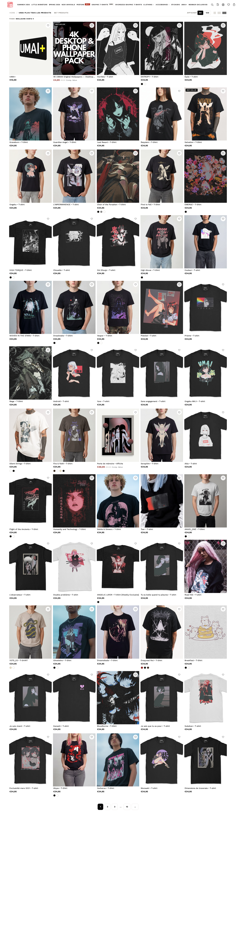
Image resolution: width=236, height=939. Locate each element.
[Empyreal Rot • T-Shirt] (161, 632)
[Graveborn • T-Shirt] (30, 114)
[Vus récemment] (217, 4)
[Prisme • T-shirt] (205, 307)
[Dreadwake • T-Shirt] (74, 307)
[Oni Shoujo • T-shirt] (118, 241)
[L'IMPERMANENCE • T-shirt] (74, 176)
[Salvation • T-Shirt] (205, 114)
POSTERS (83, 4)
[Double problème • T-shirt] (74, 566)
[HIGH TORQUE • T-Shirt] (30, 241)
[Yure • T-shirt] (118, 373)
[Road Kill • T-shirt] (205, 566)
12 (127, 807)
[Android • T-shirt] (74, 373)
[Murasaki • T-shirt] (161, 760)
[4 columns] (219, 12)
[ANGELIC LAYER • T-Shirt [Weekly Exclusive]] (118, 566)
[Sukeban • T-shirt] (205, 697)
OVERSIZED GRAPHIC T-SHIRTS (128, 4)
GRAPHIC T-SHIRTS (102, 4)
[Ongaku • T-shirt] (30, 176)
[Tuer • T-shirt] (161, 501)
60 (200, 13)
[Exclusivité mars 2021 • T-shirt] (30, 760)
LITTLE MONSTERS (39, 4)
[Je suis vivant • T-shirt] (30, 697)
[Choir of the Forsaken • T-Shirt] (118, 176)
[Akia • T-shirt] (205, 435)
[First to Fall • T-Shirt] (161, 176)
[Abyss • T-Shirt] (74, 760)
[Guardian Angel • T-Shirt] (74, 114)
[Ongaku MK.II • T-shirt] (205, 373)
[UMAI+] (30, 48)
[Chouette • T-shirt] (74, 241)
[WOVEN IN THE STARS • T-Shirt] (30, 307)
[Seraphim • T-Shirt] (161, 435)
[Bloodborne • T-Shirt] (118, 697)
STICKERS (175, 4)
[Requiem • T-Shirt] (161, 114)
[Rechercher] (212, 4)
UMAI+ (184, 4)
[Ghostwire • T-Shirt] (74, 632)
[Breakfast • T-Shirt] (205, 632)
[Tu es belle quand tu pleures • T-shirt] (161, 566)
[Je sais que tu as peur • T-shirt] (161, 697)
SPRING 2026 (54, 4)
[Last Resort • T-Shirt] (118, 114)
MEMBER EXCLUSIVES (198, 4)
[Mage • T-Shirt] (30, 373)
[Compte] (223, 4)
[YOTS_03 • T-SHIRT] (30, 632)
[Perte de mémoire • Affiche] (118, 435)
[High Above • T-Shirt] (161, 241)
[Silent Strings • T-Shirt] (30, 435)
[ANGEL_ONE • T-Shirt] (205, 501)
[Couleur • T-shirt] (205, 241)
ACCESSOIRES (162, 4)
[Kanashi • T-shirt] (74, 697)
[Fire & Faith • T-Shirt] (74, 435)
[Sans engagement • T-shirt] (161, 373)
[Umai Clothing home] (10, 4)
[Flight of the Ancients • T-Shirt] (30, 501)
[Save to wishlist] (48, 25)
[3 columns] (214, 12)
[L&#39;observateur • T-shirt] (30, 566)
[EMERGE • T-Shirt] (205, 176)
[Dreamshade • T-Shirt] (118, 632)
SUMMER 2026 (23, 4)
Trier (12, 19)
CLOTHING (147, 4)
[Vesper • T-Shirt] (118, 307)
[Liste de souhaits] (228, 4)
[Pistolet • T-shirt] (161, 307)
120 (207, 13)
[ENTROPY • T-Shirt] (161, 48)
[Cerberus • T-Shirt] (118, 760)
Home (12, 13)
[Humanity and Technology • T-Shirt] (74, 501)
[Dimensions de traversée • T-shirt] (205, 760)
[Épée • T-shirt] (205, 48)
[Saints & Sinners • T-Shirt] (118, 501)
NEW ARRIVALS (68, 4)
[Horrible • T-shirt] (118, 48)
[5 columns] (224, 12)
